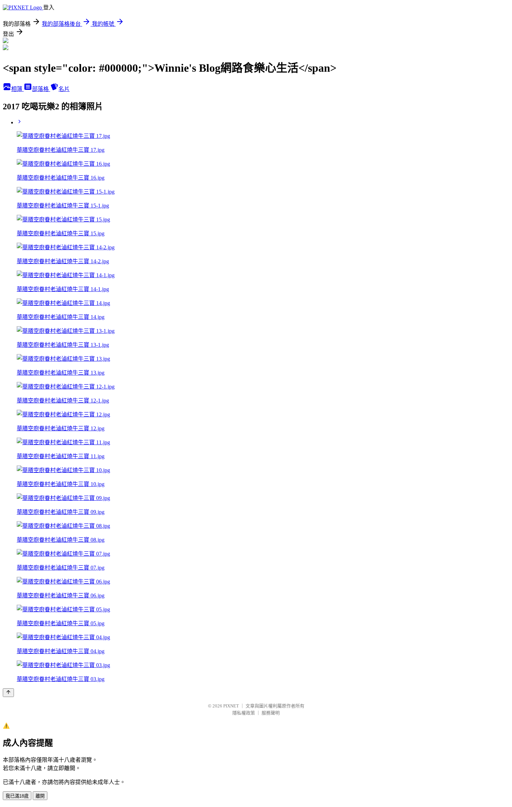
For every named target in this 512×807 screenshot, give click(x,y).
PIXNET (231, 705)
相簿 (17, 89)
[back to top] (8, 692)
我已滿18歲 (17, 796)
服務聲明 (271, 712)
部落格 (41, 89)
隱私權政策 (243, 712)
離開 (40, 796)
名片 (64, 89)
